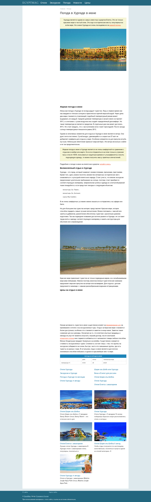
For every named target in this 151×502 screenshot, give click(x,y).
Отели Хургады (66, 369)
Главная (62, 9)
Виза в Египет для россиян (105, 373)
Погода (66, 3)
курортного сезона (67, 338)
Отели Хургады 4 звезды (70, 380)
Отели (43, 3)
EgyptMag (27, 496)
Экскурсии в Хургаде (68, 373)
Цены (87, 3)
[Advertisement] (93, 88)
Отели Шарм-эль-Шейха (104, 377)
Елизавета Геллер (42, 496)
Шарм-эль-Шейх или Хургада (106, 369)
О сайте (25, 492)
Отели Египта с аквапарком (105, 384)
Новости (77, 3)
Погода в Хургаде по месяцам (72, 377)
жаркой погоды (115, 25)
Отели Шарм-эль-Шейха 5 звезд (107, 443)
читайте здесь (105, 164)
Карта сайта (53, 492)
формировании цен (113, 325)
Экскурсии (55, 3)
